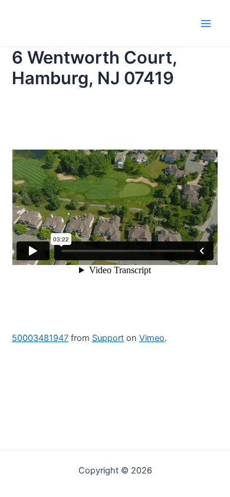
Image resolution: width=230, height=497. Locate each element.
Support (108, 338)
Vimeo (152, 338)
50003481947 (40, 338)
